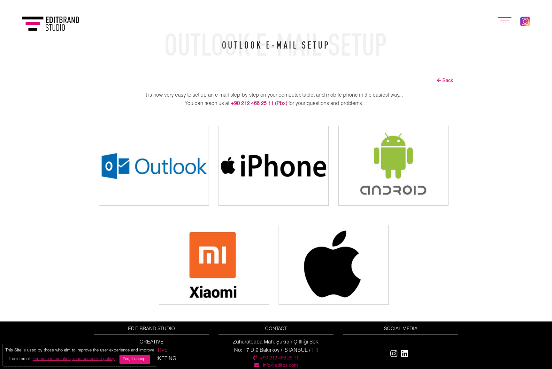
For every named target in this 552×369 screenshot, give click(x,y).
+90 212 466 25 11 (279, 358)
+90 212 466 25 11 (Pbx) (259, 103)
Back (447, 80)
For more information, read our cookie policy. (74, 359)
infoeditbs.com (280, 365)
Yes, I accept (135, 359)
